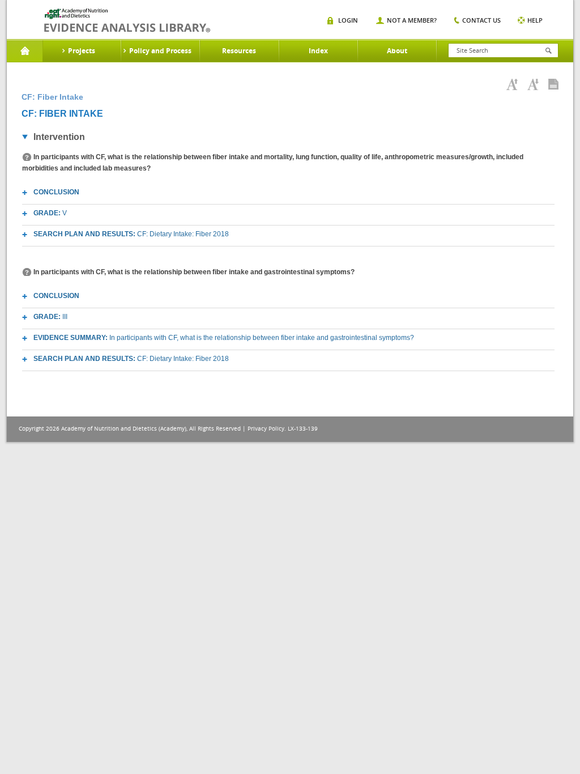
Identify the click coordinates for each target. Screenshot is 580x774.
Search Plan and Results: (131, 234)
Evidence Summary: (223, 338)
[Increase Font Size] (512, 84)
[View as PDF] (553, 84)
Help (535, 20)
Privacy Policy (266, 428)
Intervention (59, 137)
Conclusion (56, 192)
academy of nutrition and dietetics (127, 20)
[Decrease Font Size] (533, 84)
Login (348, 20)
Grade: (50, 213)
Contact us (481, 20)
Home (24, 51)
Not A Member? (412, 20)
